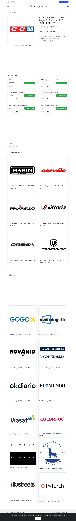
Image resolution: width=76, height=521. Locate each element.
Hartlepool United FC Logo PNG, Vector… (51, 468)
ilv (41, 27)
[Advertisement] (38, 61)
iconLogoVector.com (18, 512)
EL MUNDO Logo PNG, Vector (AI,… (49, 401)
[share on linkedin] (50, 31)
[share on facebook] (40, 31)
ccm (10, 146)
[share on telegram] (54, 31)
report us (28, 45)
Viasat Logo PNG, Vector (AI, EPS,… (20, 434)
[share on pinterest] (47, 31)
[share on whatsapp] (57, 31)
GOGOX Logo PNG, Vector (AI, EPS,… (20, 334)
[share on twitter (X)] (44, 31)
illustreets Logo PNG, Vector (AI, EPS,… (21, 500)
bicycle (15, 146)
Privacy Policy (56, 512)
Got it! (38, 518)
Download (30, 83)
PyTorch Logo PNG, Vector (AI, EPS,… (49, 501)
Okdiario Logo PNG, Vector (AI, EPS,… (20, 401)
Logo (47, 27)
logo (14, 12)
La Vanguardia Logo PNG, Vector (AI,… (50, 368)
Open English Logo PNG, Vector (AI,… (50, 334)
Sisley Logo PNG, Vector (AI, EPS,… (19, 467)
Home (9, 12)
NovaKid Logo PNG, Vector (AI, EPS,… (20, 368)
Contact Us (64, 512)
